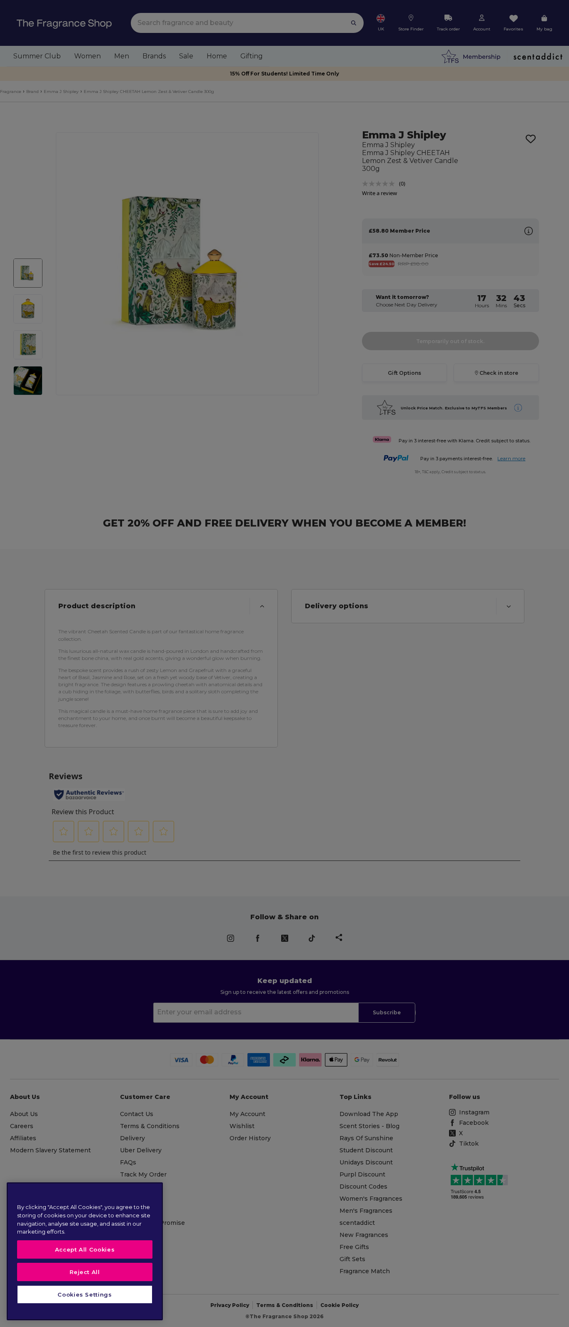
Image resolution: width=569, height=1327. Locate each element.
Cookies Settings (84, 1294)
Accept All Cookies (85, 1249)
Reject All (85, 1272)
